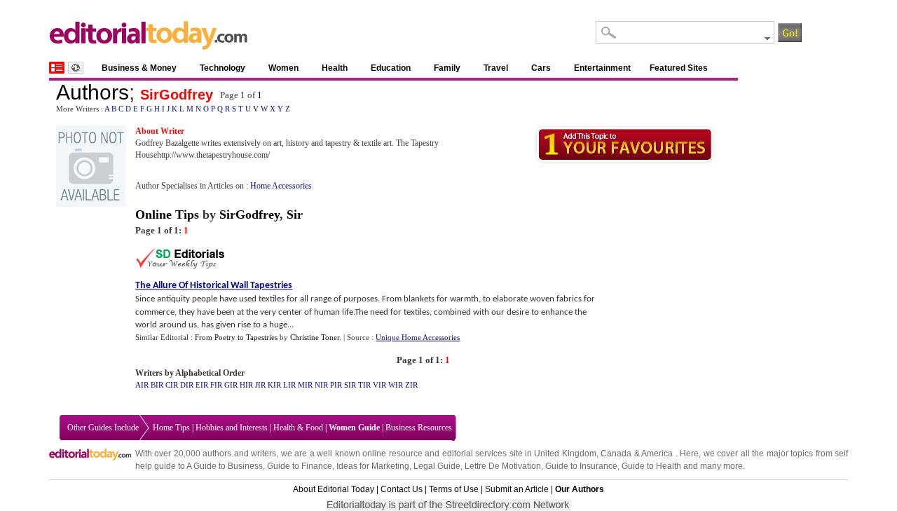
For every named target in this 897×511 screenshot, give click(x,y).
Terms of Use (454, 489)
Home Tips (171, 427)
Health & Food (298, 427)
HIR (246, 385)
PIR (336, 385)
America (657, 453)
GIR (231, 385)
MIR (305, 385)
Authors (92, 92)
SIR (350, 385)
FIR (216, 385)
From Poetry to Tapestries (236, 337)
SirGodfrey (176, 94)
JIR (260, 385)
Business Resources (418, 427)
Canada (616, 453)
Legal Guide (436, 466)
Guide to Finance (299, 466)
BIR (157, 385)
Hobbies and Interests (232, 427)
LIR (289, 385)
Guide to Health (651, 466)
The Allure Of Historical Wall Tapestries (213, 285)
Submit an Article (517, 489)
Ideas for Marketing (372, 466)
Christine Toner (314, 337)
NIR (321, 385)
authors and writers (239, 453)
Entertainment (602, 68)
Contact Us (402, 489)
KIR (274, 385)
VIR (379, 385)
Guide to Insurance (581, 466)
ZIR (411, 385)
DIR (186, 385)
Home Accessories (281, 186)
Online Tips (167, 214)
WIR (395, 385)
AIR (142, 385)
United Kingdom (565, 453)
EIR (202, 385)
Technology (222, 68)
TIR (364, 385)
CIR (171, 385)
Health (335, 68)
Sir (295, 214)
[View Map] (75, 68)
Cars (541, 68)
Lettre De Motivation (503, 466)
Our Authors (579, 489)
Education (391, 68)
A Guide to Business (224, 466)
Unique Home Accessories (418, 337)
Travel (496, 68)
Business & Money (139, 68)
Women (283, 68)
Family (447, 68)
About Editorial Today (333, 489)
